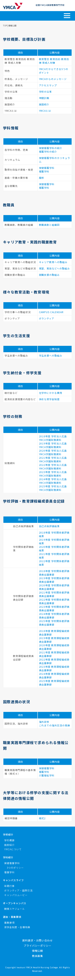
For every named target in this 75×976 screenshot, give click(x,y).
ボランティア (46, 318)
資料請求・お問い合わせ (37, 940)
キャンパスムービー (16, 895)
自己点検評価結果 (49, 526)
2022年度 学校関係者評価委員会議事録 (54, 601)
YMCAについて (13, 849)
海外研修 (44, 721)
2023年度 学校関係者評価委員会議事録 (54, 608)
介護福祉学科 (47, 775)
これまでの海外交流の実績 (54, 725)
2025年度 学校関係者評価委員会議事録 (54, 622)
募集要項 (9, 922)
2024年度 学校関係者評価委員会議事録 (54, 615)
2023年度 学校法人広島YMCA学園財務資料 (53, 473)
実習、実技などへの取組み (54, 268)
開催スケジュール (14, 908)
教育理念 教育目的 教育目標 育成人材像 (54, 60)
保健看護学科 (47, 167)
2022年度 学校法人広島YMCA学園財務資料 (53, 466)
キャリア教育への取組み (53, 262)
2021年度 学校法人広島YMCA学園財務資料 (53, 459)
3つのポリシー (15, 867)
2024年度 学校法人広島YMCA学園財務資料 (53, 480)
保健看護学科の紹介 (50, 148)
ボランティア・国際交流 (18, 890)
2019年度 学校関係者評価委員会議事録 (54, 579)
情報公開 (37, 951)
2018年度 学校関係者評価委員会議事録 (54, 572)
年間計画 (44, 98)
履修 (41, 177)
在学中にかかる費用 (50, 392)
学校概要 (9, 840)
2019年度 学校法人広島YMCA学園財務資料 (53, 445)
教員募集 (37, 956)
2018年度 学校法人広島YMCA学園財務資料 (53, 438)
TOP (5, 25)
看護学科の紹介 (48, 151)
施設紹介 (44, 104)
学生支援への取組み (50, 355)
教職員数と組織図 (49, 224)
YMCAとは (45, 110)
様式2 (42, 818)
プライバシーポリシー (38, 945)
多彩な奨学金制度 (49, 399)
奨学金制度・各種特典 (17, 927)
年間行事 (9, 886)
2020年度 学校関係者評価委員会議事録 (54, 587)
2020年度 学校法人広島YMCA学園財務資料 (53, 452)
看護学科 (44, 171)
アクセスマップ (48, 85)
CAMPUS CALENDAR (51, 312)
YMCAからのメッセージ (53, 79)
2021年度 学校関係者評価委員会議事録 (54, 594)
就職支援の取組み (49, 274)
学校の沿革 (45, 91)
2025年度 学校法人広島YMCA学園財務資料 (53, 488)
